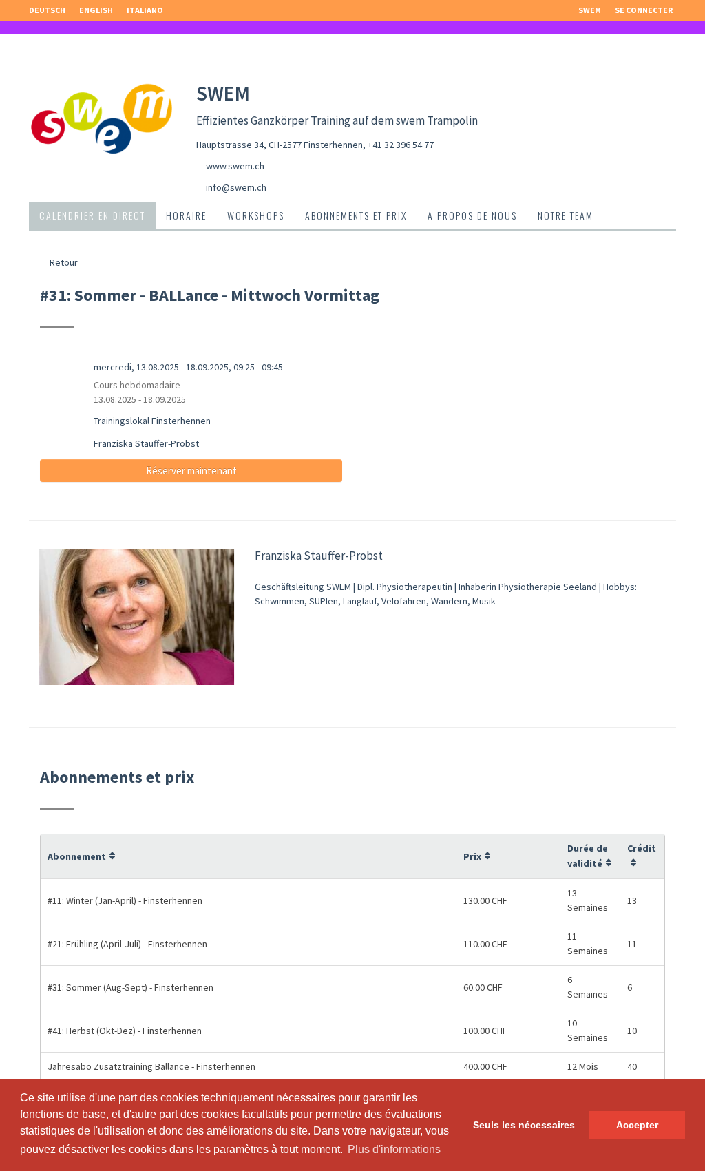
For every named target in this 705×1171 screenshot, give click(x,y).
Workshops (255, 215)
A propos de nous (472, 215)
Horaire (186, 215)
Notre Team (565, 215)
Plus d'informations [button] (394, 1149)
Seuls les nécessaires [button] (524, 1124)
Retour (63, 262)
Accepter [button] (637, 1124)
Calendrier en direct (92, 215)
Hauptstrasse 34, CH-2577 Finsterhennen (279, 144)
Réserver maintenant (191, 470)
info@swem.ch (236, 187)
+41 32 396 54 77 (401, 144)
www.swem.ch (235, 166)
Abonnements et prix (356, 215)
